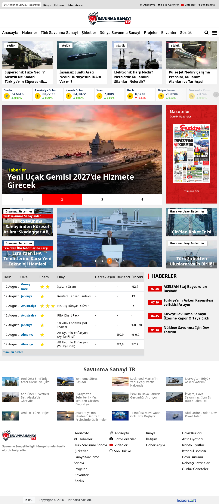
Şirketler (88, 32)
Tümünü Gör (191, 191)
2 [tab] (62, 199)
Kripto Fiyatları (193, 445)
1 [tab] (22, 199)
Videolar (190, 4)
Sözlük (186, 32)
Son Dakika (208, 4)
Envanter (168, 32)
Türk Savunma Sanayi (59, 32)
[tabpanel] (82, 149)
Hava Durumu (192, 457)
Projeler (151, 32)
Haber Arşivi (75, 5)
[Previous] (171, 155)
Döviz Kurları (192, 433)
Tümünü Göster (13, 352)
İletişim (59, 5)
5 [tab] (123, 261)
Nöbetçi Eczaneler (196, 463)
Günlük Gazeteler (195, 469)
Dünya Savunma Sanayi (120, 32)
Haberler (29, 32)
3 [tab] (102, 199)
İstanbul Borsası (194, 451)
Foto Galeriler (170, 4)
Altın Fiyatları (192, 439)
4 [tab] (142, 199)
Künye (47, 5)
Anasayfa (149, 4)
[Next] (216, 95)
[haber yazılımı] (186, 500)
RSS (30, 500)
